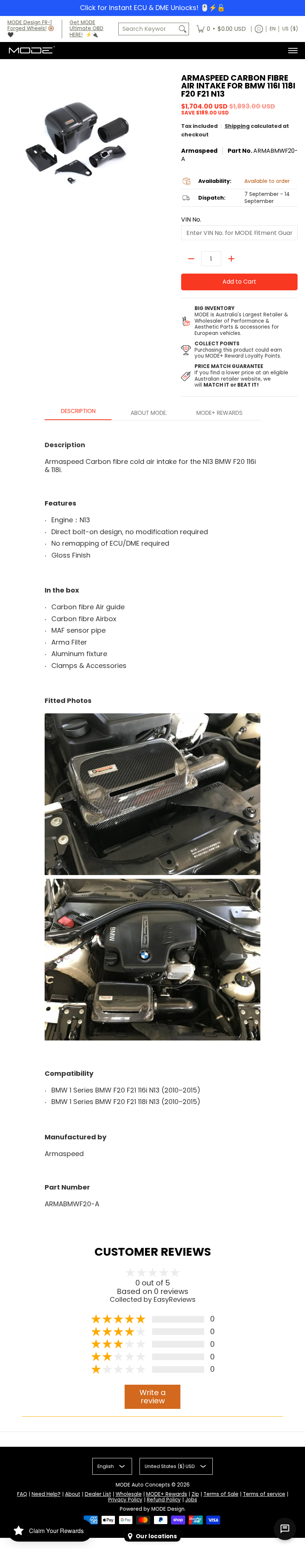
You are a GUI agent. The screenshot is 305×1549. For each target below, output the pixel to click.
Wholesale (129, 1494)
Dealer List (98, 1494)
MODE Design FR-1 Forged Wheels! (29, 25)
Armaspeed (199, 150)
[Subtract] (191, 258)
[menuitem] (221, 29)
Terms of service (264, 1494)
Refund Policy (164, 1499)
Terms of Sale (220, 1494)
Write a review (152, 1396)
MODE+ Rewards (166, 1494)
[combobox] (148, 29)
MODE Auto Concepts (143, 1484)
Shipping (237, 126)
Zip (195, 1494)
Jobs (191, 1499)
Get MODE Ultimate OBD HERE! (86, 29)
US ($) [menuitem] (290, 28)
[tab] (78, 413)
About (72, 1494)
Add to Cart (239, 281)
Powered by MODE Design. (153, 1509)
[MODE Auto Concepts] (31, 50)
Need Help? (46, 1494)
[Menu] (293, 50)
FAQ (22, 1494)
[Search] (183, 29)
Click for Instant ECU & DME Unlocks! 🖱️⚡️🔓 (152, 7)
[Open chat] (285, 1529)
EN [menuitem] (273, 28)
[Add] (231, 258)
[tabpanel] (152, 818)
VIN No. (191, 219)
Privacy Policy (125, 1499)
